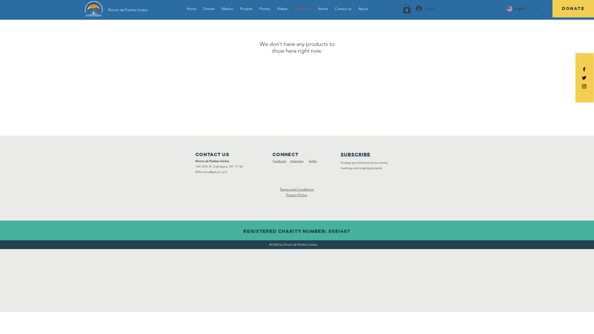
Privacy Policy (296, 195)
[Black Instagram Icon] (584, 86)
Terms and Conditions (296, 189)
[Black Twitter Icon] (584, 78)
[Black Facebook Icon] (584, 69)
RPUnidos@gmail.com (211, 172)
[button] (407, 8)
